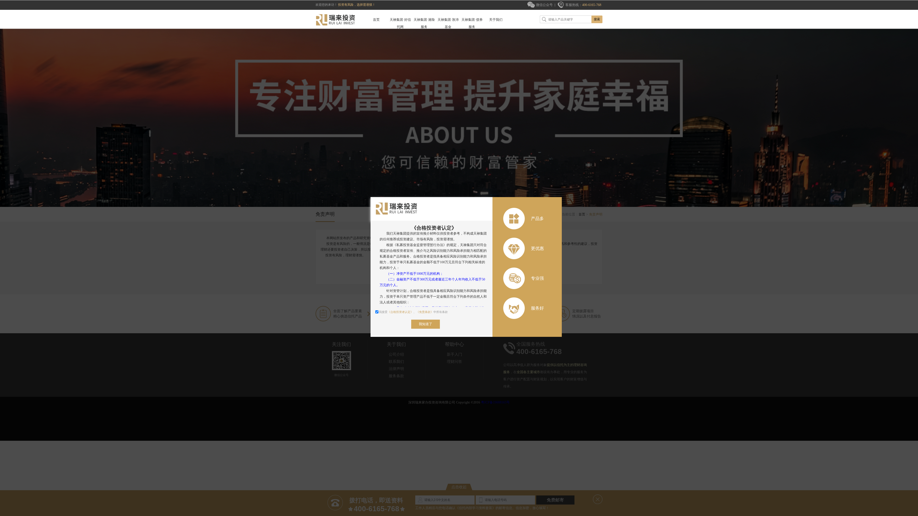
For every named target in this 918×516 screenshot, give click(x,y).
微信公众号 (544, 5)
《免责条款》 (424, 312)
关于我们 (496, 20)
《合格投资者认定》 (400, 312)
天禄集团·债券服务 (472, 23)
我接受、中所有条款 (413, 312)
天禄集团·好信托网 (400, 23)
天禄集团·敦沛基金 (448, 23)
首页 (376, 20)
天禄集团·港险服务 (424, 23)
